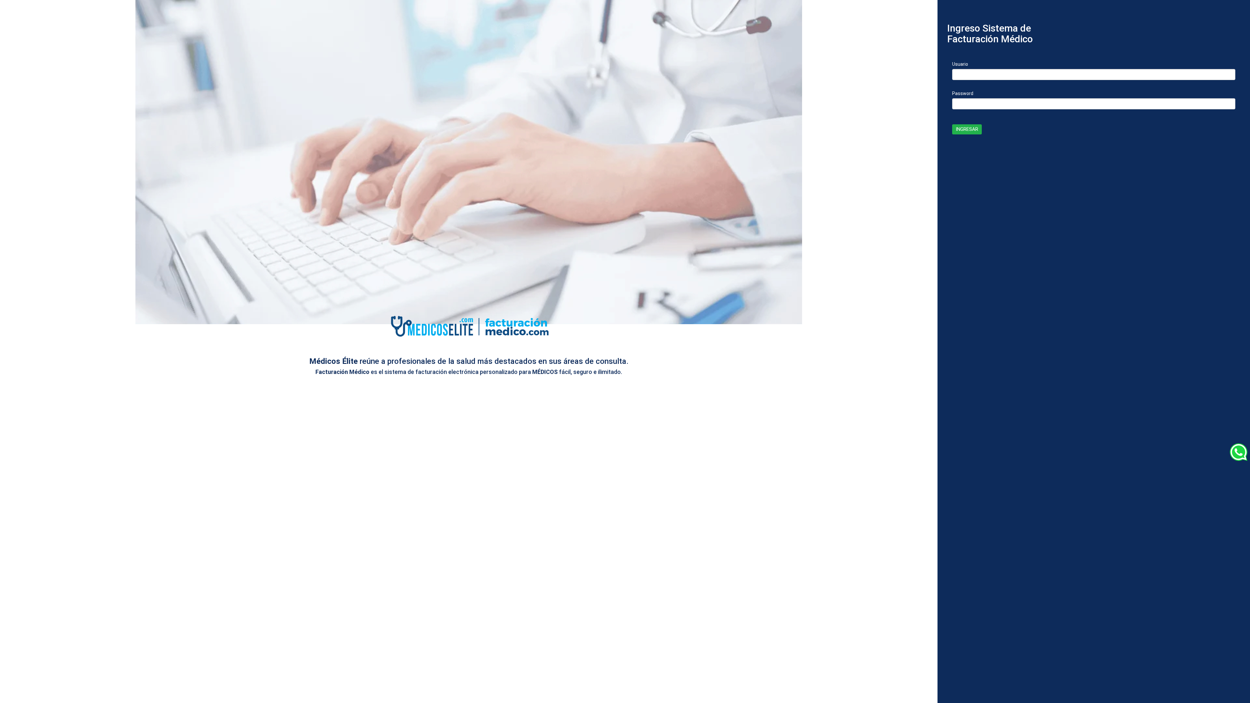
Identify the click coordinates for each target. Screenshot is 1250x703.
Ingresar (967, 129)
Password (962, 93)
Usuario (960, 64)
